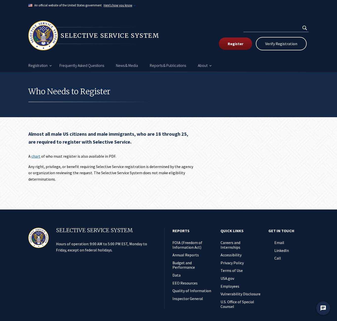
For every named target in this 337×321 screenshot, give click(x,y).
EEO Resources (185, 283)
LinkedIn (281, 250)
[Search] (305, 28)
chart (35, 156)
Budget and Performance (183, 265)
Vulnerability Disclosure (241, 293)
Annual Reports (185, 254)
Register (235, 43)
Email (279, 242)
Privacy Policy (232, 262)
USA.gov (227, 278)
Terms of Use (232, 270)
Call (277, 258)
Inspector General (187, 298)
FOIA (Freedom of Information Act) (187, 245)
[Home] (38, 238)
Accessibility (231, 254)
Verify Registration (281, 43)
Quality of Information (191, 290)
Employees (230, 286)
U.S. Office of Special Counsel (237, 304)
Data (176, 275)
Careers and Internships (230, 245)
